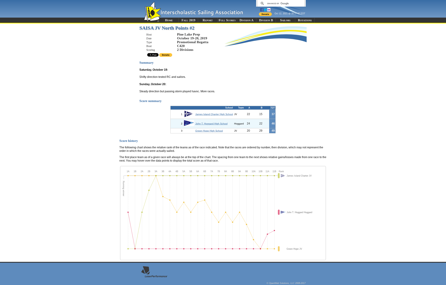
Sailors (285, 20)
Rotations (305, 20)
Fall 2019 (188, 20)
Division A (246, 20)
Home (169, 20)
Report (208, 20)
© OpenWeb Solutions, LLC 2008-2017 (286, 283)
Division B (266, 20)
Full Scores (227, 20)
